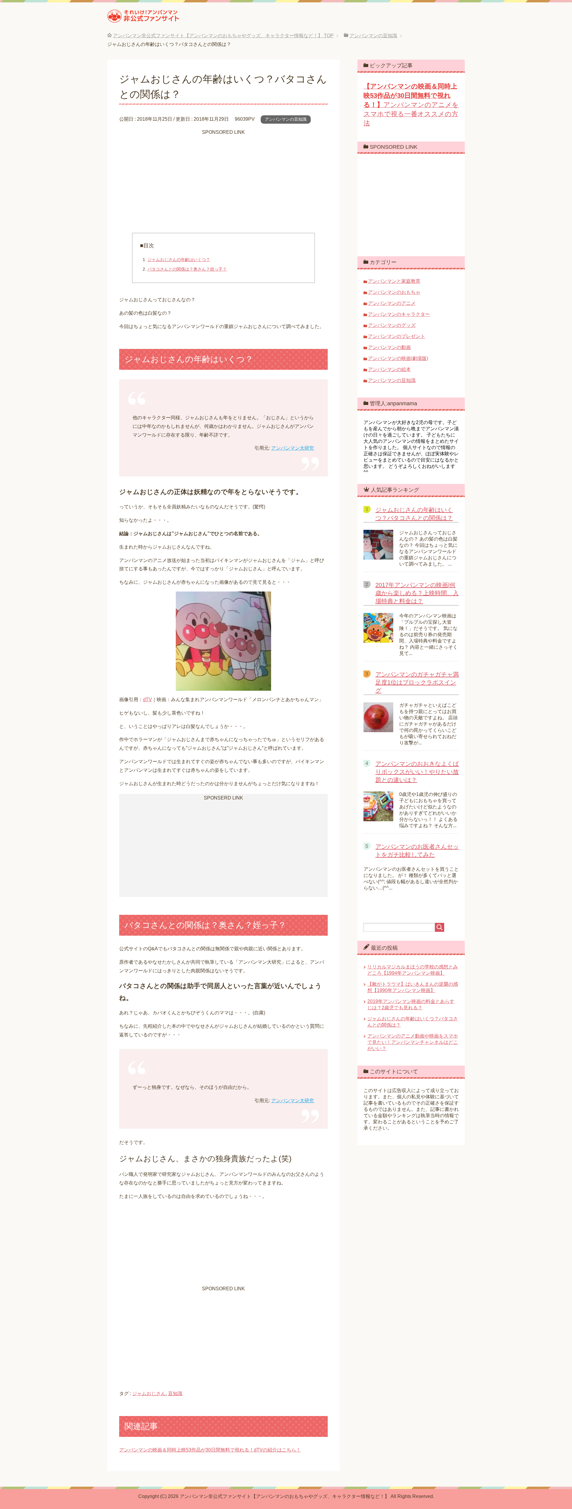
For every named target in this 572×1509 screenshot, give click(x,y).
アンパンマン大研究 (292, 448)
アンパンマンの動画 (389, 347)
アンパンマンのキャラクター (399, 314)
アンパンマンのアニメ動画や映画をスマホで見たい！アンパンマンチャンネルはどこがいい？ (412, 1042)
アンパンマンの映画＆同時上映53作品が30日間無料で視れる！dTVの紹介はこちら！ (210, 1449)
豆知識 (175, 1393)
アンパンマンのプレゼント (396, 336)
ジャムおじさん (149, 1393)
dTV (147, 699)
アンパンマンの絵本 (389, 369)
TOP (223, 35)
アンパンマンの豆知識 (286, 119)
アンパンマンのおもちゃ (394, 292)
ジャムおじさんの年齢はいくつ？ (178, 259)
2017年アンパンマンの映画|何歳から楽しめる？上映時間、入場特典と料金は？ (417, 593)
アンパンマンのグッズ (392, 325)
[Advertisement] (223, 179)
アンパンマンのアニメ (392, 303)
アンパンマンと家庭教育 (394, 281)
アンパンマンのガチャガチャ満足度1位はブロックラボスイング (417, 682)
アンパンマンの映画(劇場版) (398, 358)
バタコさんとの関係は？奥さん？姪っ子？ (187, 269)
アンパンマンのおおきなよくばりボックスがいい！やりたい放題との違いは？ (417, 771)
